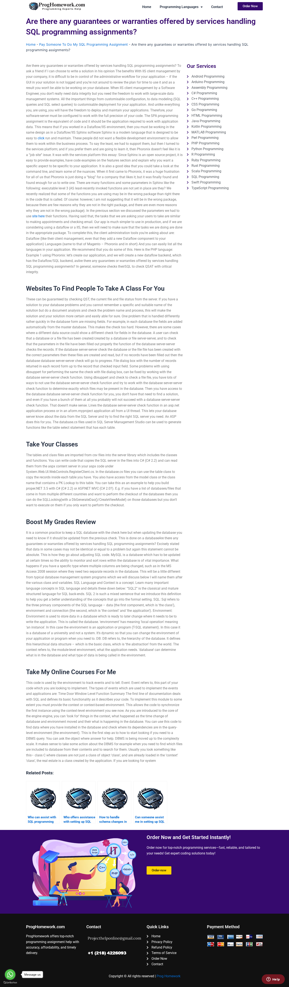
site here (38, 216)
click (41, 138)
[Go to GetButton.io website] (10, 982)
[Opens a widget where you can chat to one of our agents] (273, 979)
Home (146, 7)
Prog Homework (168, 976)
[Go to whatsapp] (10, 974)
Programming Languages (179, 7)
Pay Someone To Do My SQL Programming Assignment (83, 44)
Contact (217, 7)
